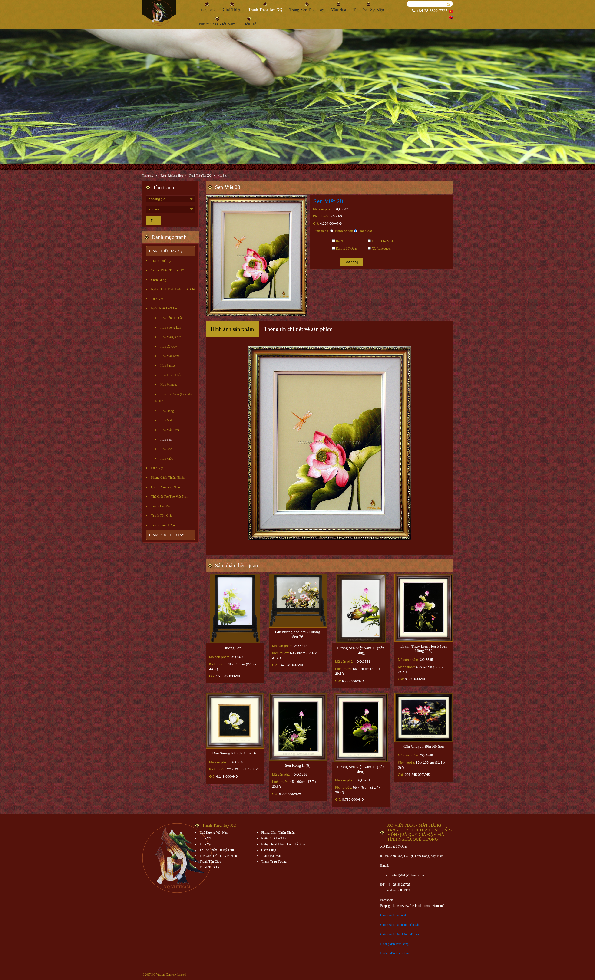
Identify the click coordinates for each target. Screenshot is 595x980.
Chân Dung (158, 280)
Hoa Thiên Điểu (171, 375)
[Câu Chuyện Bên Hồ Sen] (423, 717)
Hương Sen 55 (235, 648)
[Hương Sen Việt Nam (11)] (361, 727)
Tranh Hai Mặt (161, 506)
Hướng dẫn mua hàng (394, 944)
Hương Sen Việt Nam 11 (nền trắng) (360, 650)
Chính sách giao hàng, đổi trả (399, 934)
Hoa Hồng (167, 411)
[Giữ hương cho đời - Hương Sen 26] (298, 601)
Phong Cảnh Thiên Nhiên (168, 477)
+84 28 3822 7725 (431, 10)
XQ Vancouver (381, 248)
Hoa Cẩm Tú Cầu (171, 318)
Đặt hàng (351, 262)
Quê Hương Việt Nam (165, 487)
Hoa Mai (166, 420)
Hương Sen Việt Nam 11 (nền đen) (360, 769)
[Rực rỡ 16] (235, 721)
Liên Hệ (249, 24)
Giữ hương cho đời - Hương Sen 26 (297, 634)
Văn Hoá (338, 9)
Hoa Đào (166, 449)
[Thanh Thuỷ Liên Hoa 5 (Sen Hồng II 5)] (423, 607)
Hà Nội (340, 241)
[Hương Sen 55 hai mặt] (235, 608)
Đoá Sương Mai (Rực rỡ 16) (235, 753)
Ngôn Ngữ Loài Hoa (171, 175)
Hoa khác (166, 458)
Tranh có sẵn (343, 231)
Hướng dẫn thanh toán (395, 953)
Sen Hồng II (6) (298, 765)
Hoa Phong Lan (170, 327)
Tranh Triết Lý (161, 261)
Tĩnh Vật (157, 299)
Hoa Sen (222, 175)
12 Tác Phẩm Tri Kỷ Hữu (168, 270)
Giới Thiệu (232, 9)
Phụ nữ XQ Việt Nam (217, 24)
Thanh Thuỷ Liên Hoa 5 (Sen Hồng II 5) (423, 648)
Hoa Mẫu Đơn (169, 430)
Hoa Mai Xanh (170, 356)
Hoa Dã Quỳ (168, 346)
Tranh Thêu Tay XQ (265, 9)
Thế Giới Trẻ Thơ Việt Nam (169, 496)
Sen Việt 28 (328, 201)
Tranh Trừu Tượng (163, 525)
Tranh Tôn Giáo (161, 515)
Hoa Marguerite (170, 337)
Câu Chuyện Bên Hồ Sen (423, 746)
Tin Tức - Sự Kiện (368, 9)
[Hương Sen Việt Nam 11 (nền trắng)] (361, 608)
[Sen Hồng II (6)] (298, 727)
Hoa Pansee (167, 365)
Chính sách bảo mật (393, 915)
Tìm (153, 220)
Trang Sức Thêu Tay (306, 9)
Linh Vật (157, 468)
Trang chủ (207, 9)
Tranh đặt (364, 231)
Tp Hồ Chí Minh (382, 241)
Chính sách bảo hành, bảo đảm (400, 925)
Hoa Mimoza (168, 384)
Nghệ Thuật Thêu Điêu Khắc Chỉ (173, 289)
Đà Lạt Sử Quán (346, 248)
